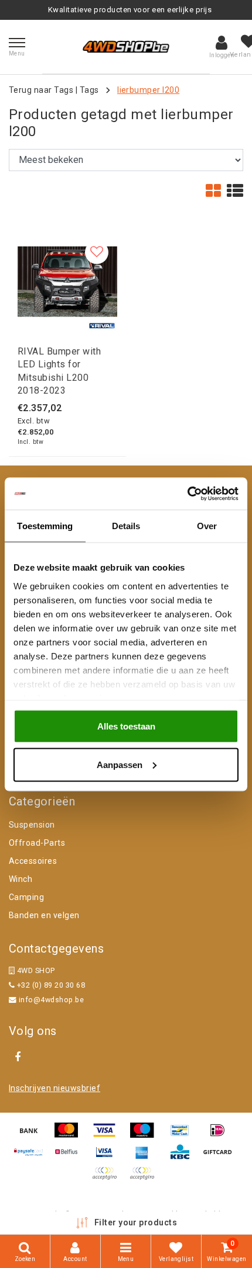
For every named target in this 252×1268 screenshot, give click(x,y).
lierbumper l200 (148, 90)
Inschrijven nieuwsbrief (54, 1088)
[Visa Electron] (108, 1157)
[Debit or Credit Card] (144, 1178)
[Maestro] (146, 1135)
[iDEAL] (220, 1135)
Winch (20, 879)
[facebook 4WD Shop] (17, 1057)
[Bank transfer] (33, 1135)
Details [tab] (126, 526)
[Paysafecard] (33, 1157)
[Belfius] (70, 1157)
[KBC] (184, 1157)
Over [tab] (207, 526)
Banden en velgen (44, 915)
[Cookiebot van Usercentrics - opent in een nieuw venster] (187, 493)
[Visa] (108, 1135)
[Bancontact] (184, 1135)
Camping (26, 897)
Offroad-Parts (37, 842)
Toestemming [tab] (45, 526)
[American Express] (146, 1157)
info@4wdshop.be (51, 999)
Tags (89, 90)
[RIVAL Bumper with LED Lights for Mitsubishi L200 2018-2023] (67, 281)
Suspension (32, 824)
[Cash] (220, 1157)
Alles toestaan (126, 726)
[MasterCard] (70, 1135)
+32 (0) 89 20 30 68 (50, 985)
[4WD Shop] (126, 47)
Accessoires (33, 861)
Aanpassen (119, 764)
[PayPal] (108, 1178)
